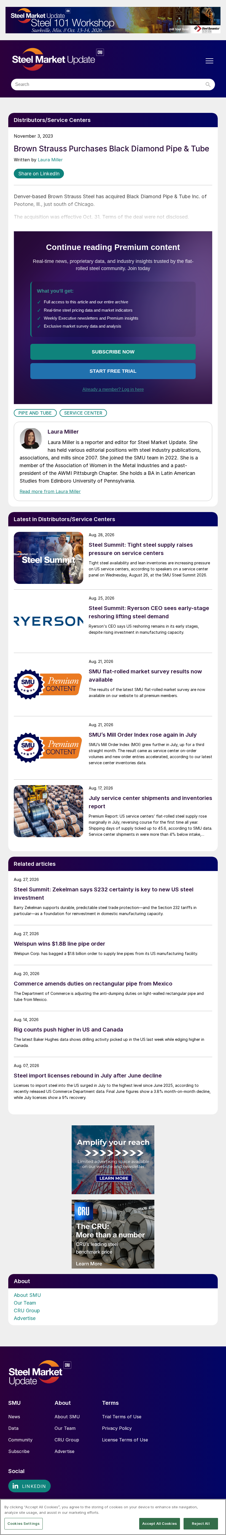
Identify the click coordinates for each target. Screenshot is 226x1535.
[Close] (217, 1508)
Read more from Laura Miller (50, 491)
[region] (113, 1517)
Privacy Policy (117, 1428)
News (14, 1416)
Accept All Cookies (159, 1523)
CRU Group (27, 1310)
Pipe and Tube (35, 413)
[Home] (69, 59)
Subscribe (18, 1451)
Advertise (25, 1318)
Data (13, 1428)
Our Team (25, 1303)
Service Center (83, 413)
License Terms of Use (125, 1440)
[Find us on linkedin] (29, 1486)
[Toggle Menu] (209, 60)
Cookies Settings (23, 1523)
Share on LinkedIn (39, 173)
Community (20, 1440)
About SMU (27, 1295)
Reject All (200, 1523)
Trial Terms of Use (121, 1416)
